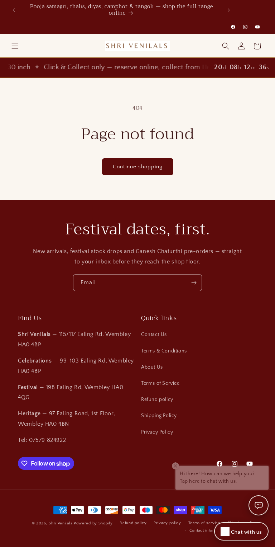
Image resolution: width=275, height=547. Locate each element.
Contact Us (154, 334)
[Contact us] (259, 505)
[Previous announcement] (14, 10)
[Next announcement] (229, 10)
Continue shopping (138, 167)
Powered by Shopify (93, 523)
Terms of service (204, 523)
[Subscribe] (194, 282)
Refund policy (157, 399)
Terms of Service (160, 383)
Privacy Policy (157, 432)
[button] (15, 46)
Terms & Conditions (164, 351)
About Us (152, 367)
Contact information (208, 530)
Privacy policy (167, 523)
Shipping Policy (159, 416)
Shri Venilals (60, 523)
